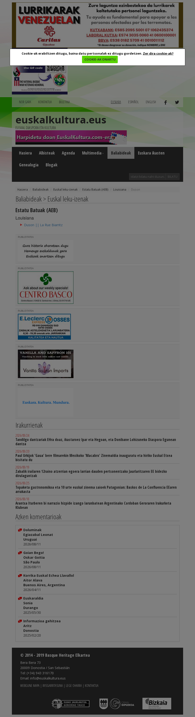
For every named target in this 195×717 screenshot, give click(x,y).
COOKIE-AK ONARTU (100, 59)
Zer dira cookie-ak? (158, 53)
